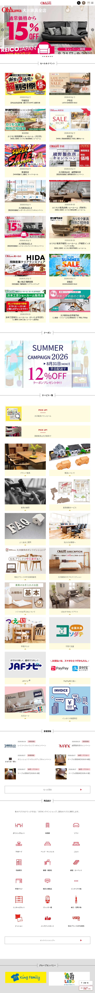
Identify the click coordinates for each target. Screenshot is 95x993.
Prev (2, 29)
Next (92, 29)
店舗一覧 (86, 983)
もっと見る (47, 790)
